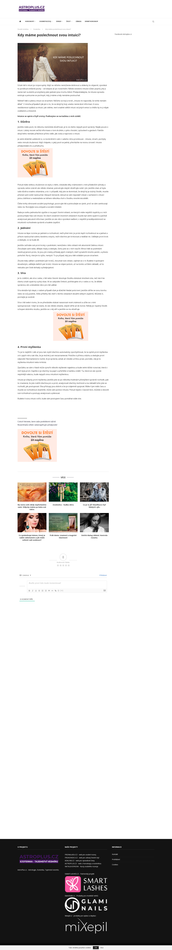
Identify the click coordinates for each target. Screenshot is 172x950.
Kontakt (115, 854)
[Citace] (49, 590)
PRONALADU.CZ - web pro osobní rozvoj (80, 854)
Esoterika (36, 29)
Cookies (115, 864)
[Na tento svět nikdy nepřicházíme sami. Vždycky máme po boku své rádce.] (32, 492)
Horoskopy (29, 21)
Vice (101, 947)
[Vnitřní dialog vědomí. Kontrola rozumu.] (94, 522)
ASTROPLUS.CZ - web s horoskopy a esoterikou (83, 863)
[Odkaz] (55, 590)
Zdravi (58, 21)
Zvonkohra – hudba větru (63, 505)
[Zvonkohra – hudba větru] (63, 492)
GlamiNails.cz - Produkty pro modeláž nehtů (81, 896)
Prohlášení (116, 859)
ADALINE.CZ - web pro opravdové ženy (80, 860)
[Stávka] (39, 590)
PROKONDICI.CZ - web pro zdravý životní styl (82, 858)
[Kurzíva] (32, 590)
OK (96, 947)
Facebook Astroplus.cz (123, 34)
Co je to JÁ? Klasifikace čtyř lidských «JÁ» (94, 506)
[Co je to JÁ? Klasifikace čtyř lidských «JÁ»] (94, 492)
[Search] (153, 21)
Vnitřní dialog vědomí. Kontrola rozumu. (94, 536)
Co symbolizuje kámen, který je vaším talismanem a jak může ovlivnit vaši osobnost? (32, 537)
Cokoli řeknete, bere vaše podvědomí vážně (37, 421)
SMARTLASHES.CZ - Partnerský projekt (79, 874)
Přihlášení (103, 575)
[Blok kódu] (52, 590)
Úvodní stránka (23, 29)
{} (58, 590)
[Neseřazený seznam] (45, 590)
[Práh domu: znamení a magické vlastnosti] (63, 522)
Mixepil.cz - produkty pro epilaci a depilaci (80, 916)
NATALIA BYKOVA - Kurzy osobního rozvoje (81, 866)
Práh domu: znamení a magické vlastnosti (63, 536)
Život (68, 21)
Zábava (78, 21)
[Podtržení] (36, 590)
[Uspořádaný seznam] (42, 590)
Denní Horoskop (91, 21)
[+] (62, 590)
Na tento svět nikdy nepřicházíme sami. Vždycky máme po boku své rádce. (32, 507)
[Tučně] (29, 590)
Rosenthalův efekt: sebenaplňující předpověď (37, 425)
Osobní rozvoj (45, 21)
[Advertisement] (111, 9)
